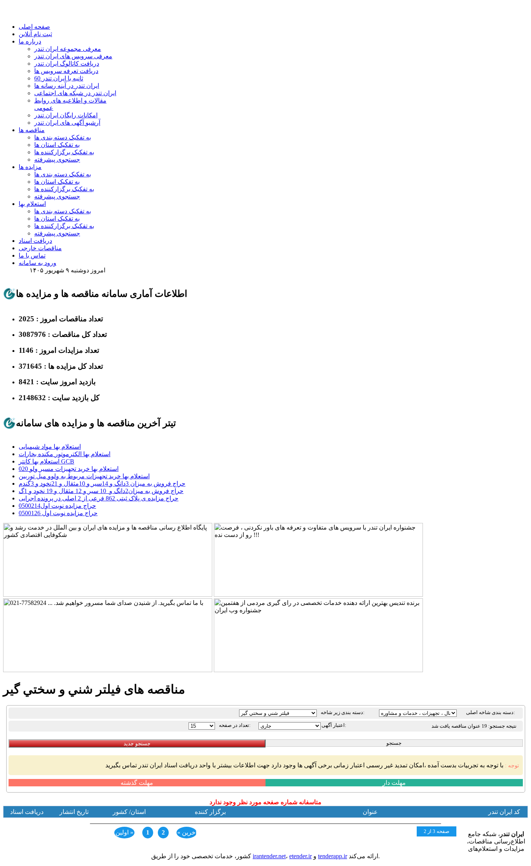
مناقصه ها (32, 130)
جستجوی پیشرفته (57, 159)
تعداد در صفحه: (235, 725)
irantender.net (269, 856)
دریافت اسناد (35, 240)
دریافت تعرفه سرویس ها (66, 71)
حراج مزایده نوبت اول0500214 (57, 505)
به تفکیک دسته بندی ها (62, 137)
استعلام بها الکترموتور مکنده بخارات (64, 454)
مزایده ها (30, 167)
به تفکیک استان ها (57, 144)
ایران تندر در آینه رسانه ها (66, 85)
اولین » (124, 832)
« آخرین (187, 832)
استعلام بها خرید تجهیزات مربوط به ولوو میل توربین (84, 476)
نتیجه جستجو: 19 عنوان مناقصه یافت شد (474, 726)
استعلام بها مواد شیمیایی (50, 446)
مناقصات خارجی (40, 248)
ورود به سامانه (37, 263)
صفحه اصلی (34, 26)
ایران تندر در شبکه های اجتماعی (75, 93)
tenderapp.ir (332, 856)
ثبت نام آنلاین (35, 34)
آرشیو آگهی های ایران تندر (67, 122)
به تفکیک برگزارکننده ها (64, 152)
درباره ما (30, 41)
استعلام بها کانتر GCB (46, 461)
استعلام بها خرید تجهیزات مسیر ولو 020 (69, 468)
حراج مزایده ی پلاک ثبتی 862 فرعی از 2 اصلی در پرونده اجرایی (98, 498)
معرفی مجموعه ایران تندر (67, 48)
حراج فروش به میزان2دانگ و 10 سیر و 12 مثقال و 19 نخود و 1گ (101, 491)
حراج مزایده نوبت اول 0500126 (58, 513)
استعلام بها (32, 203)
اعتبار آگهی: (333, 725)
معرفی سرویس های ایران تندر (73, 56)
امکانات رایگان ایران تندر (66, 115)
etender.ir (300, 856)
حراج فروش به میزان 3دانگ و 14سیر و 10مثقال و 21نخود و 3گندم (102, 483)
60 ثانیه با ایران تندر (58, 78)
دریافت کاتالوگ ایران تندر (66, 63)
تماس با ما (32, 255)
